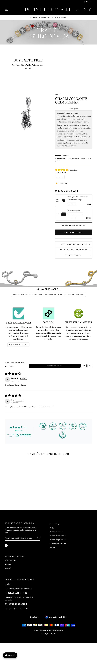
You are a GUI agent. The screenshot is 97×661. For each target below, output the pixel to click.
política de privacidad (58, 540)
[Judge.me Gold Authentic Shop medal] (62, 426)
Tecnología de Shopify (48, 634)
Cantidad (61, 173)
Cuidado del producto (74, 250)
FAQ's (52, 528)
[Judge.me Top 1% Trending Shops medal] (82, 426)
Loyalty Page (55, 524)
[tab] (73, 109)
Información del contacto (14, 556)
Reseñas (8, 564)
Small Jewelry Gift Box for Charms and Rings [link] (78, 198)
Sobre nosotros (10, 560)
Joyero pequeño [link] (74, 210)
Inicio (57, 94)
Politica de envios (56, 532)
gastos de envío (64, 158)
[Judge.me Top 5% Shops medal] (62, 435)
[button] (61, 170)
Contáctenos (74, 255)
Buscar (52, 548)
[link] (63, 200)
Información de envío (73, 244)
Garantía (8, 568)
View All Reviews (18, 344)
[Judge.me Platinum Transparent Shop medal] (53, 426)
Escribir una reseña (54, 366)
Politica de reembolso (58, 536)
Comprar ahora (73, 232)
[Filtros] (84, 366)
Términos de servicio (58, 544)
